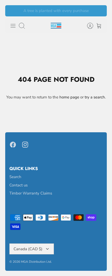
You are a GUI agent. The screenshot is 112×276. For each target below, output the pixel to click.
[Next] (100, 11)
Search (15, 176)
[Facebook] (13, 144)
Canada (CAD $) (28, 249)
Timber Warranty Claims (30, 193)
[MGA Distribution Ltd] (56, 25)
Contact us (18, 185)
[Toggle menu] (13, 26)
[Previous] (12, 11)
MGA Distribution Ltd (36, 262)
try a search (95, 97)
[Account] (87, 26)
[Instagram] (25, 144)
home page (69, 97)
